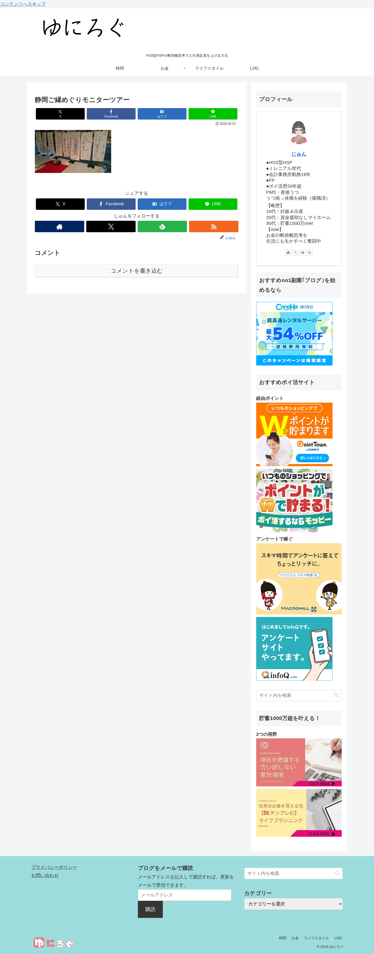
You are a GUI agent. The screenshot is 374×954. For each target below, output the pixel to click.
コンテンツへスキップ (23, 4)
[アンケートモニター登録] (299, 612)
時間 (282, 938)
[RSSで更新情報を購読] (213, 226)
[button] (336, 695)
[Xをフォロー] (111, 226)
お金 (295, 938)
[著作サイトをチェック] (59, 226)
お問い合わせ (45, 875)
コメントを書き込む (137, 271)
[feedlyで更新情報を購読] (162, 226)
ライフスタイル (316, 938)
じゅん (299, 154)
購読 (150, 909)
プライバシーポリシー (54, 867)
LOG (338, 938)
